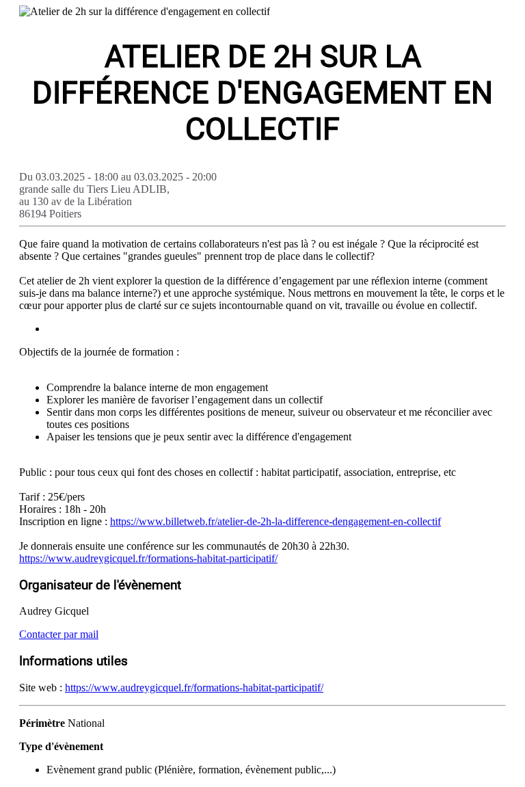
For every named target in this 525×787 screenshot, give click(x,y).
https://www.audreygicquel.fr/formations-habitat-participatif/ (148, 558)
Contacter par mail (58, 634)
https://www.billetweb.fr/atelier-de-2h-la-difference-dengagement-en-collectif (275, 521)
